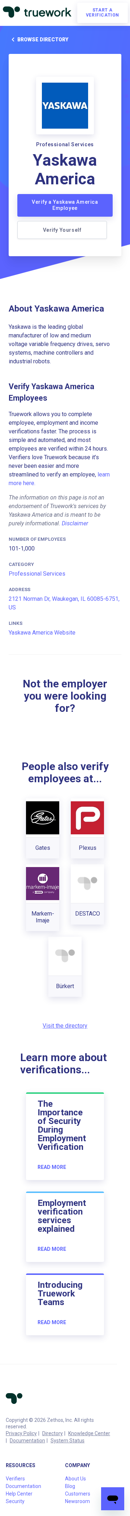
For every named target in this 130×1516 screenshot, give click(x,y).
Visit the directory (65, 1025)
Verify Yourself (62, 230)
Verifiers (15, 1479)
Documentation (27, 1440)
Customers (77, 1494)
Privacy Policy (21, 1433)
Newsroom (77, 1501)
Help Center (19, 1494)
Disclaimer (75, 523)
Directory (52, 1433)
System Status (67, 1440)
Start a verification (102, 13)
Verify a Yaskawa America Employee (65, 205)
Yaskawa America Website (42, 632)
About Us (75, 1479)
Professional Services (37, 573)
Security (15, 1501)
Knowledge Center (89, 1433)
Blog (70, 1486)
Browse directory (42, 39)
